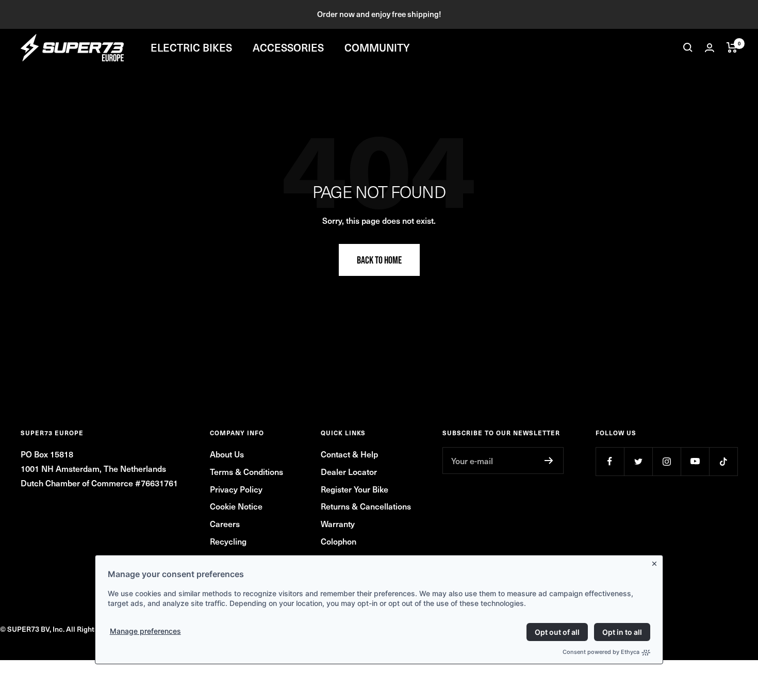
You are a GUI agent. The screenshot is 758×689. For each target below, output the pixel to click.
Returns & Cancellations (366, 506)
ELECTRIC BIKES (191, 47)
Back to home (379, 260)
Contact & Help (349, 454)
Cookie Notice (236, 506)
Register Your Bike (354, 489)
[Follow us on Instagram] (666, 461)
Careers (225, 523)
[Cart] (732, 47)
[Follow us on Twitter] (638, 461)
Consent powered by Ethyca (601, 651)
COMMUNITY (377, 47)
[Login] (709, 47)
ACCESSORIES (288, 47)
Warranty (338, 523)
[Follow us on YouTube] (695, 461)
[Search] (688, 47)
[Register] (549, 460)
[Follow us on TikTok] (723, 461)
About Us (227, 454)
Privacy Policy (236, 489)
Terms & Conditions (246, 471)
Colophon (338, 541)
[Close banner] (656, 561)
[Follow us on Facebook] (610, 461)
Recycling (228, 541)
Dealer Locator (349, 471)
